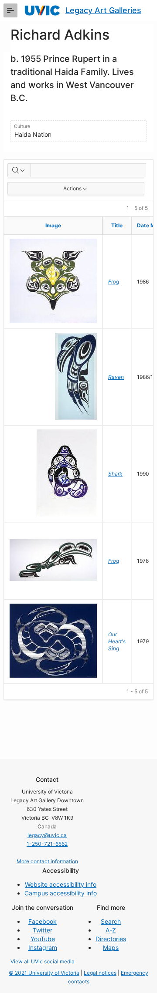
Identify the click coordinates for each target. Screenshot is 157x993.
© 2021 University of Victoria (44, 972)
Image (53, 225)
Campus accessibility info (60, 893)
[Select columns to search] (19, 170)
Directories (111, 938)
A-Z (111, 930)
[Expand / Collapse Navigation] (10, 10)
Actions (72, 188)
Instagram (42, 947)
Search (111, 921)
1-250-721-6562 (47, 844)
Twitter (42, 930)
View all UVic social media (42, 961)
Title (117, 225)
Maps (111, 947)
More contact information (47, 861)
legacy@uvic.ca (47, 835)
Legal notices (100, 972)
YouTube (43, 938)
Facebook (42, 921)
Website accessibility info (60, 884)
